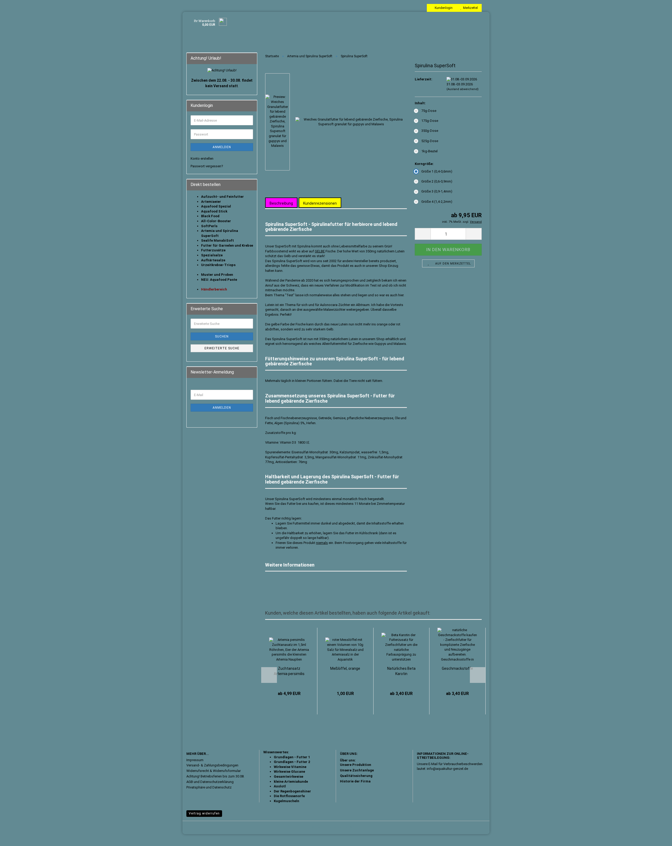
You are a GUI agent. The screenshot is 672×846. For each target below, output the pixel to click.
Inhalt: (420, 103)
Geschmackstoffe (457, 668)
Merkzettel (469, 8)
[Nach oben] (657, 838)
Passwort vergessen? (207, 166)
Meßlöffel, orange (345, 668)
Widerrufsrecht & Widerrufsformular (213, 771)
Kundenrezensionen (320, 203)
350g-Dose (429, 131)
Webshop (319, 827)
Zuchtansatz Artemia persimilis (289, 671)
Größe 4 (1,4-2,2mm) (436, 202)
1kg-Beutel (429, 151)
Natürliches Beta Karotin (401, 671)
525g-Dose (429, 141)
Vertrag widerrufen (204, 813)
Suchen (222, 336)
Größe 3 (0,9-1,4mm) (436, 191)
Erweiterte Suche (221, 348)
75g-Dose (428, 111)
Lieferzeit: (423, 79)
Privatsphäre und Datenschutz (209, 787)
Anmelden (222, 147)
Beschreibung (281, 203)
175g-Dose (429, 121)
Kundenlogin (443, 8)
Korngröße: (424, 164)
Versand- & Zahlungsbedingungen (212, 765)
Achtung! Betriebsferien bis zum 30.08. (215, 776)
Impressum (194, 760)
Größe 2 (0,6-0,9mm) (436, 181)
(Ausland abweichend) (463, 89)
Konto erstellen (202, 158)
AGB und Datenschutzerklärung (210, 782)
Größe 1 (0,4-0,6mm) (436, 171)
